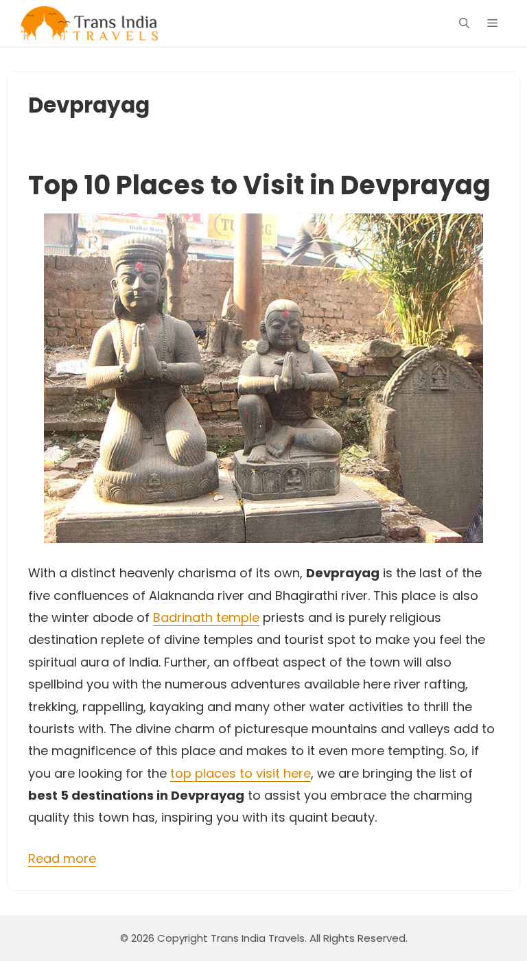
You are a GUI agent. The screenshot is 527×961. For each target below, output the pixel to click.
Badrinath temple (206, 617)
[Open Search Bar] (464, 23)
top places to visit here (240, 773)
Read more (62, 858)
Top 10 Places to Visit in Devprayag (259, 185)
